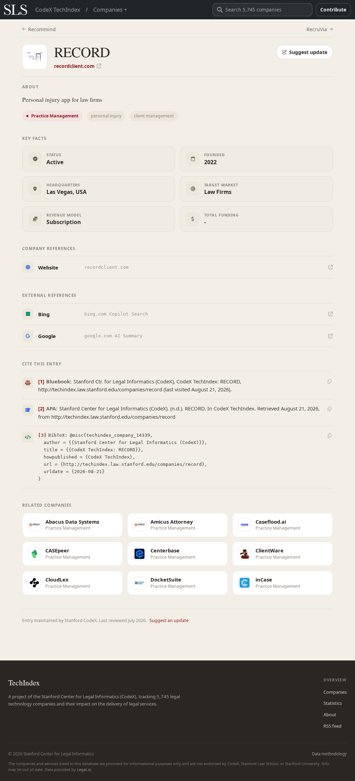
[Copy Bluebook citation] (329, 381)
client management (154, 116)
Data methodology (329, 753)
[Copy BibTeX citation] (329, 436)
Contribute (333, 9)
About (329, 714)
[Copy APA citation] (329, 408)
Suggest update (308, 52)
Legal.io (84, 769)
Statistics (332, 703)
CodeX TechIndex (57, 10)
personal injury (106, 116)
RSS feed (332, 726)
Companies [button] (108, 10)
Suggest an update (169, 620)
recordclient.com (74, 66)
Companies (335, 692)
